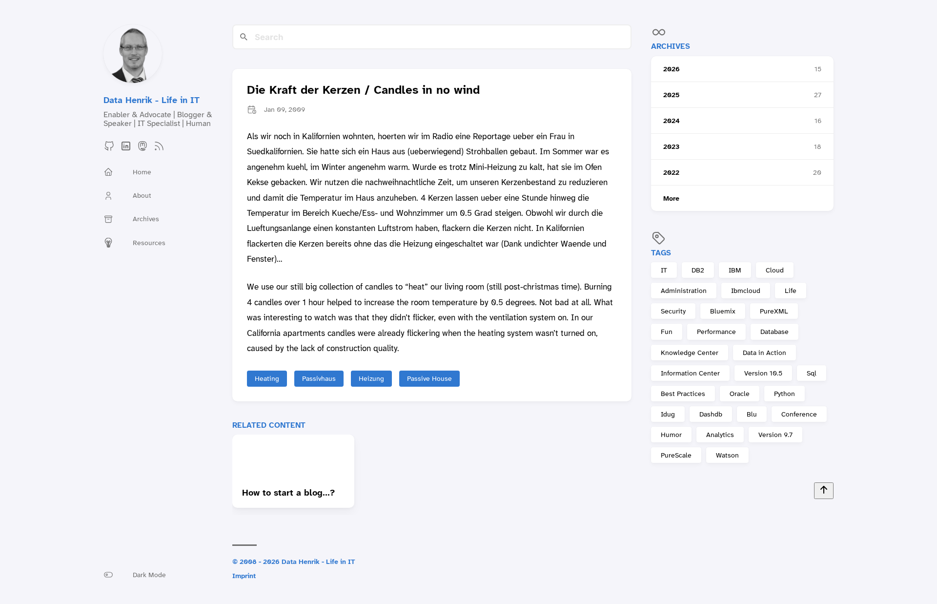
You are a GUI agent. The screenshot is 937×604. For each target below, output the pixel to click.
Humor (671, 434)
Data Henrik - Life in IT (151, 100)
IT (664, 270)
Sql (811, 373)
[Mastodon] (142, 149)
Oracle (740, 393)
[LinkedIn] (126, 149)
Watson (727, 455)
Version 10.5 (763, 373)
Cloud (775, 270)
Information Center (690, 373)
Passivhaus (319, 378)
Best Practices (683, 393)
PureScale (676, 455)
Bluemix (722, 311)
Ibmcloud (745, 290)
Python (784, 393)
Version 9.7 (775, 434)
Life (790, 290)
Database (774, 331)
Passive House (429, 378)
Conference (799, 414)
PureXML (774, 311)
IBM (735, 270)
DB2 (698, 270)
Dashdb (710, 414)
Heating (267, 378)
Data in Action (764, 352)
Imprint (244, 575)
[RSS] (159, 149)
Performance (716, 331)
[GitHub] (109, 149)
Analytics (720, 434)
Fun (666, 331)
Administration (684, 290)
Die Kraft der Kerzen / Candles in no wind (363, 90)
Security (673, 311)
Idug (668, 414)
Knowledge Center (689, 352)
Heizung (371, 378)
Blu (752, 414)
